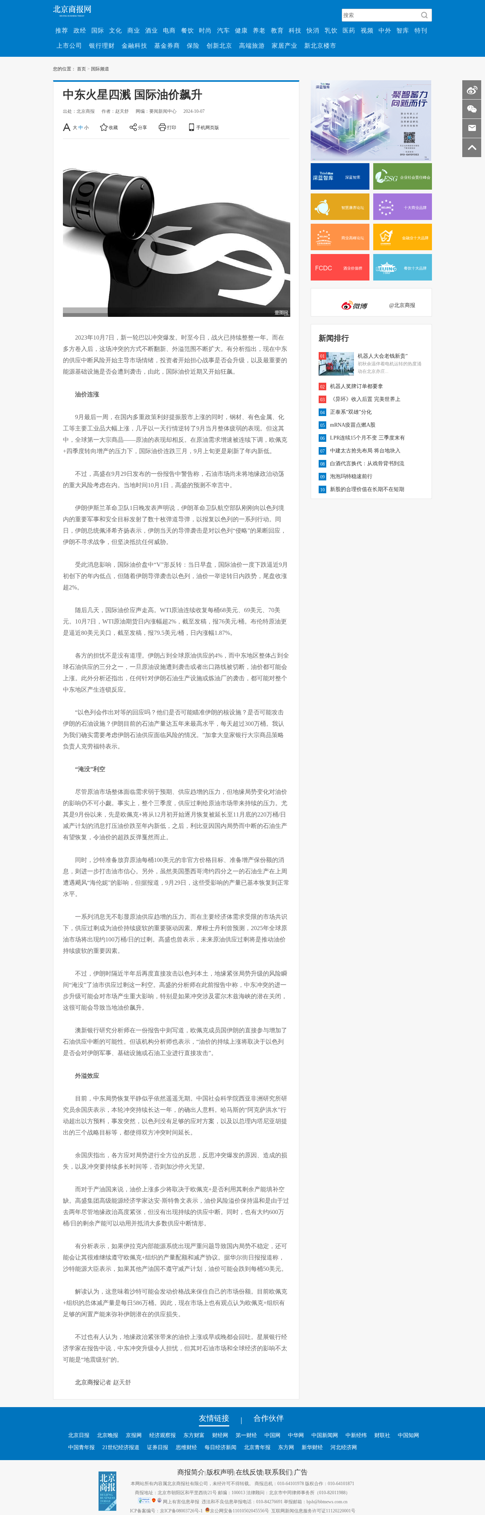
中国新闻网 (324, 1435)
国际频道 (100, 68)
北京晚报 (107, 1435)
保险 (193, 45)
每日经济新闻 (220, 1447)
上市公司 (69, 45)
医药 (349, 30)
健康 (241, 30)
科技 (295, 30)
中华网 (296, 1435)
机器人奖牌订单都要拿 (356, 386)
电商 (169, 30)
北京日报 (78, 1435)
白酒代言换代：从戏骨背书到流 (367, 463)
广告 (301, 1471)
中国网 (272, 1435)
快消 (313, 30)
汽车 (223, 30)
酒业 (151, 30)
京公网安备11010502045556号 (239, 1510)
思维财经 (186, 1447)
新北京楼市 (320, 45)
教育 (277, 30)
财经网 (220, 1435)
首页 (81, 68)
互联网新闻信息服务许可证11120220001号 (313, 1510)
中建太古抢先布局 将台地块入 (365, 450)
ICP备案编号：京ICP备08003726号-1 (166, 1510)
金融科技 (134, 45)
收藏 (113, 127)
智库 (402, 30)
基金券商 (167, 45)
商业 (133, 30)
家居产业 (284, 45)
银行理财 (102, 45)
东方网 (286, 1447)
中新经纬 (356, 1435)
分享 (142, 127)
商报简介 (191, 1471)
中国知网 (408, 1435)
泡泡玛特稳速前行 (351, 476)
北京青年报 (257, 1447)
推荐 (61, 30)
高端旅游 (252, 45)
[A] (67, 127)
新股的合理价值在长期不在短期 (367, 489)
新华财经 (312, 1447)
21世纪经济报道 (120, 1447)
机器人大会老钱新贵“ (383, 355)
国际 (97, 30)
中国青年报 (81, 1447)
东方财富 (194, 1435)
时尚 (205, 30)
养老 (259, 30)
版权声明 (220, 1471)
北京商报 (87, 1382)
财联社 (382, 1435)
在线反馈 (249, 1471)
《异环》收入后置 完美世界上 (365, 399)
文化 (115, 30)
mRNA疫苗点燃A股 (352, 424)
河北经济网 (343, 1447)
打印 (171, 127)
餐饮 (187, 30)
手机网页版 (207, 127)
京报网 (134, 1435)
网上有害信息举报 (181, 1501)
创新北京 (219, 45)
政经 (80, 30)
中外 (385, 30)
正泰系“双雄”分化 (351, 412)
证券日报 (157, 1447)
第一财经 (246, 1435)
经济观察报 (162, 1435)
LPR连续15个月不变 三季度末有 (367, 437)
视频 (367, 30)
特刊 (421, 30)
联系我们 (278, 1471)
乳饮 (331, 30)
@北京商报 (402, 305)
